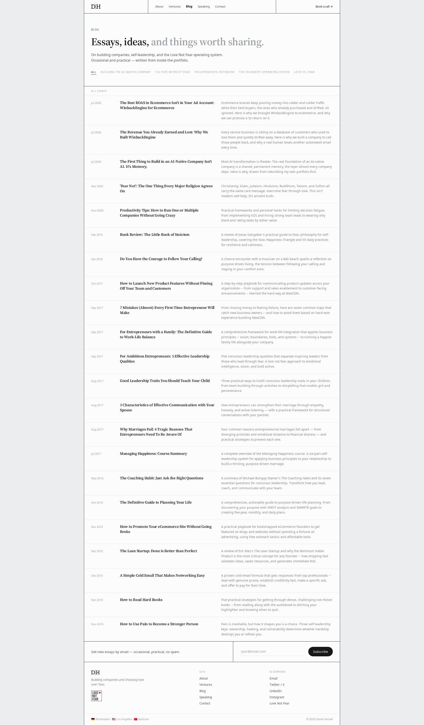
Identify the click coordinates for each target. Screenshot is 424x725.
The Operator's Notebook (214, 72)
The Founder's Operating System (264, 72)
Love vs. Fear (304, 72)
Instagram (277, 697)
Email (273, 678)
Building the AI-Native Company (126, 72)
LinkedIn (276, 691)
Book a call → (324, 6)
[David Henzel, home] (116, 6)
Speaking (204, 6)
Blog (189, 6)
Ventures (175, 6)
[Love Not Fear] (96, 696)
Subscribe (320, 651)
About (159, 6)
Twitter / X (277, 685)
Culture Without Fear (172, 72)
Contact (220, 6)
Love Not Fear (280, 703)
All (93, 72)
